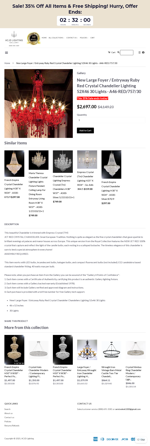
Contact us (71, 38)
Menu (6, 52)
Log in (139, 52)
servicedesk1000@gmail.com (128, 409)
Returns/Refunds (11, 425)
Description (11, 224)
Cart (92, 38)
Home (44, 38)
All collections (56, 38)
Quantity (82, 114)
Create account (143, 52)
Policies (83, 38)
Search (7, 409)
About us (8, 413)
